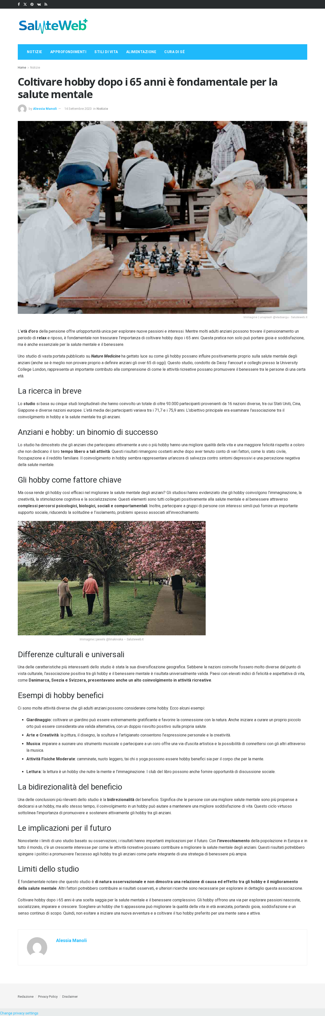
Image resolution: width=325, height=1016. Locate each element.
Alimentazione (141, 52)
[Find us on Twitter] (25, 4)
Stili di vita (106, 52)
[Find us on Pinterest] (32, 4)
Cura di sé (174, 52)
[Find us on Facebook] (19, 4)
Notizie (34, 52)
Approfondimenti (68, 52)
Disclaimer (70, 996)
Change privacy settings (19, 1013)
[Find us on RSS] (45, 4)
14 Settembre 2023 (78, 109)
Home (22, 67)
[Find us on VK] (39, 4)
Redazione (26, 996)
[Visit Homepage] (53, 26)
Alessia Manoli (45, 109)
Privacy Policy (48, 996)
